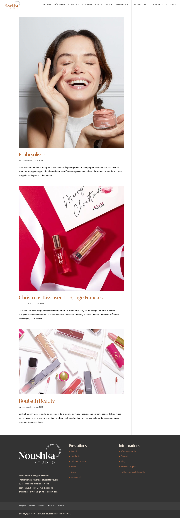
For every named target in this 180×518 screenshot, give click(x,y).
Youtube (32, 506)
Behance (51, 506)
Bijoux (73, 472)
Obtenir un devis (128, 451)
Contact (171, 5)
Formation (140, 5)
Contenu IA (76, 477)
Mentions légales (128, 467)
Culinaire (73, 5)
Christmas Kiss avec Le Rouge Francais (61, 297)
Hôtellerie (59, 5)
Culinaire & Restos (79, 461)
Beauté (98, 5)
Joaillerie (87, 5)
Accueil (47, 5)
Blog (123, 461)
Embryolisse (32, 154)
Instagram (22, 506)
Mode (109, 5)
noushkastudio (27, 161)
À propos (158, 5)
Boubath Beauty (37, 401)
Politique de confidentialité (133, 472)
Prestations (122, 5)
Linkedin (41, 506)
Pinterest (61, 506)
